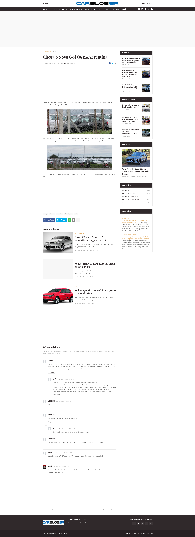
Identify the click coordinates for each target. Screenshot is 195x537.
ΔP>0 (136, 203)
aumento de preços (82, 260)
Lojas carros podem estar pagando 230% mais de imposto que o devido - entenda (135, 238)
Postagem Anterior (50, 510)
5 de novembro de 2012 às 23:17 (64, 453)
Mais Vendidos (54, 9)
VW (76, 214)
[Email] (115, 63)
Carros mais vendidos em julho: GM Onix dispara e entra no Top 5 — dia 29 (130, 132)
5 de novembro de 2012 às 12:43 (64, 439)
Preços (64, 9)
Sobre (134, 533)
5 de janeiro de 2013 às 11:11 (68, 428)
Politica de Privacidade (119, 9)
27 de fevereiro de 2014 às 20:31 (61, 466)
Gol (76, 286)
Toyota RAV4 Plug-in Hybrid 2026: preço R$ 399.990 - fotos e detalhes (130, 87)
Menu (46, 3)
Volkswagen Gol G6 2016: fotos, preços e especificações (95, 292)
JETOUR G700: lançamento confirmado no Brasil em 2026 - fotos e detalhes (131, 60)
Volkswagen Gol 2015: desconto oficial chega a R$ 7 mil (95, 265)
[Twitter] (113, 63)
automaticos (79, 233)
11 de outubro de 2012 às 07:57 (64, 401)
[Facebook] (110, 63)
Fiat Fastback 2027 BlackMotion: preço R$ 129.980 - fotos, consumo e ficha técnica (130, 74)
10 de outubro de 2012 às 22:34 (62, 361)
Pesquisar (146, 3)
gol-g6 (55, 51)
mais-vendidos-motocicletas (136, 200)
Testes (86, 9)
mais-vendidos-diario (136, 194)
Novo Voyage (68, 214)
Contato (106, 9)
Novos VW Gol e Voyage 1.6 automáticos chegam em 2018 (90, 239)
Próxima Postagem (109, 510)
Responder (51, 372)
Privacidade (141, 533)
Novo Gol (59, 214)
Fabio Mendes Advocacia (130, 235)
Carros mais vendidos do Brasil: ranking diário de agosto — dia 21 (135, 222)
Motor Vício (126, 219)
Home (45, 9)
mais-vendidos (136, 191)
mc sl (50, 466)
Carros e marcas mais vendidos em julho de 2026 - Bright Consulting (131, 119)
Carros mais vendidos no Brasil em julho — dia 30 (130, 106)
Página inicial (47, 51)
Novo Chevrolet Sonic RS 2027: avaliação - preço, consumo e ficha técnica (135, 171)
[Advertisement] (98, 29)
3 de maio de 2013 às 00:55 (68, 379)
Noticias (52, 214)
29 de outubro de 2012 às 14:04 (64, 415)
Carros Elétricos (76, 9)
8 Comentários (71, 63)
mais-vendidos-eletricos (136, 196)
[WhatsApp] (69, 220)
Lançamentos (96, 9)
